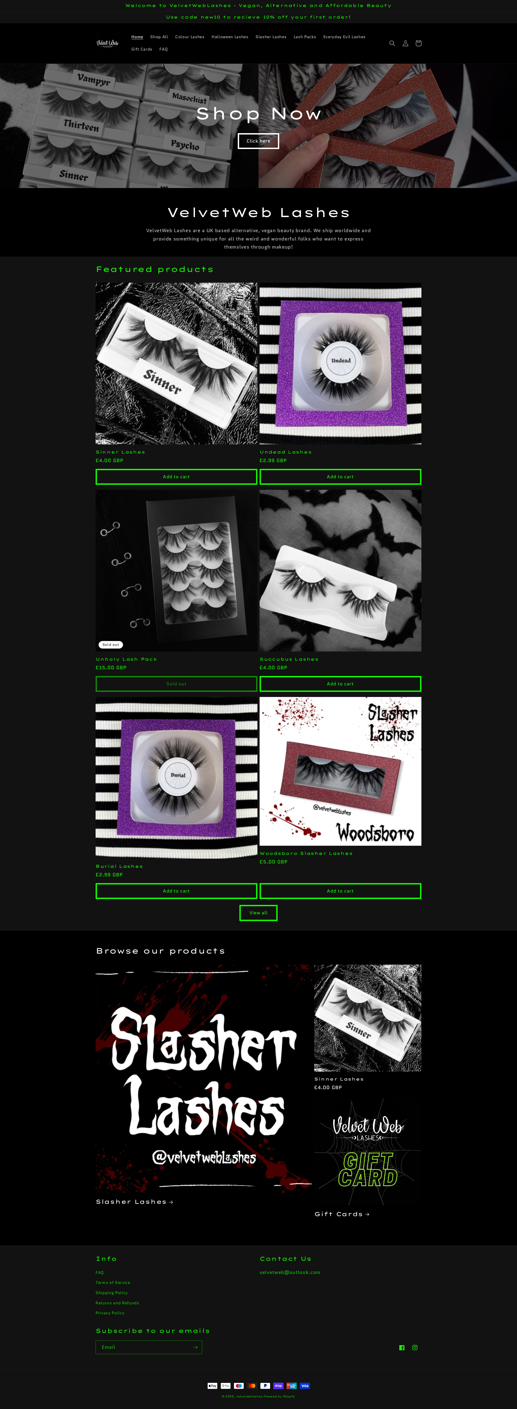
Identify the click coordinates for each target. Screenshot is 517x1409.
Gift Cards (338, 1213)
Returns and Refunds (117, 1303)
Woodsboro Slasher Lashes (306, 853)
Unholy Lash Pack (127, 659)
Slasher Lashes (131, 1201)
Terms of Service (113, 1283)
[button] (392, 43)
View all (258, 912)
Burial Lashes (119, 866)
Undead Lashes (286, 452)
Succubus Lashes (289, 659)
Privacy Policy (110, 1313)
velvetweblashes (249, 1396)
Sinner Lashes (120, 452)
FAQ (100, 1273)
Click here (258, 141)
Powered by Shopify (279, 1396)
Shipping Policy (112, 1293)
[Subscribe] (195, 1347)
